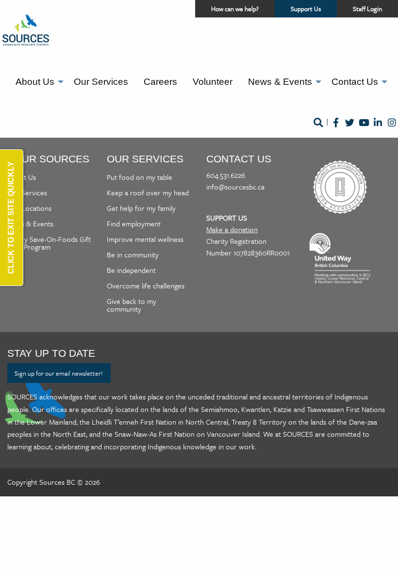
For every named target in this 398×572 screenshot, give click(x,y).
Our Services (101, 82)
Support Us (314, 10)
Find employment (134, 223)
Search (318, 129)
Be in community (133, 254)
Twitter (350, 129)
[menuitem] (37, 82)
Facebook (336, 129)
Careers (160, 82)
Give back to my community (131, 305)
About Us (35, 82)
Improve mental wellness (145, 239)
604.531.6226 (225, 175)
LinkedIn (378, 129)
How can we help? (235, 9)
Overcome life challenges (145, 285)
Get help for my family (141, 208)
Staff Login (367, 9)
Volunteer (212, 82)
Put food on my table (139, 177)
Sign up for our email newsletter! (59, 373)
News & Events (280, 82)
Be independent (131, 270)
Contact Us (355, 82)
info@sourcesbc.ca (235, 186)
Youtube (364, 129)
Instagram (392, 129)
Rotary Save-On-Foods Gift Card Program (49, 243)
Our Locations (29, 208)
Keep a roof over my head (148, 192)
